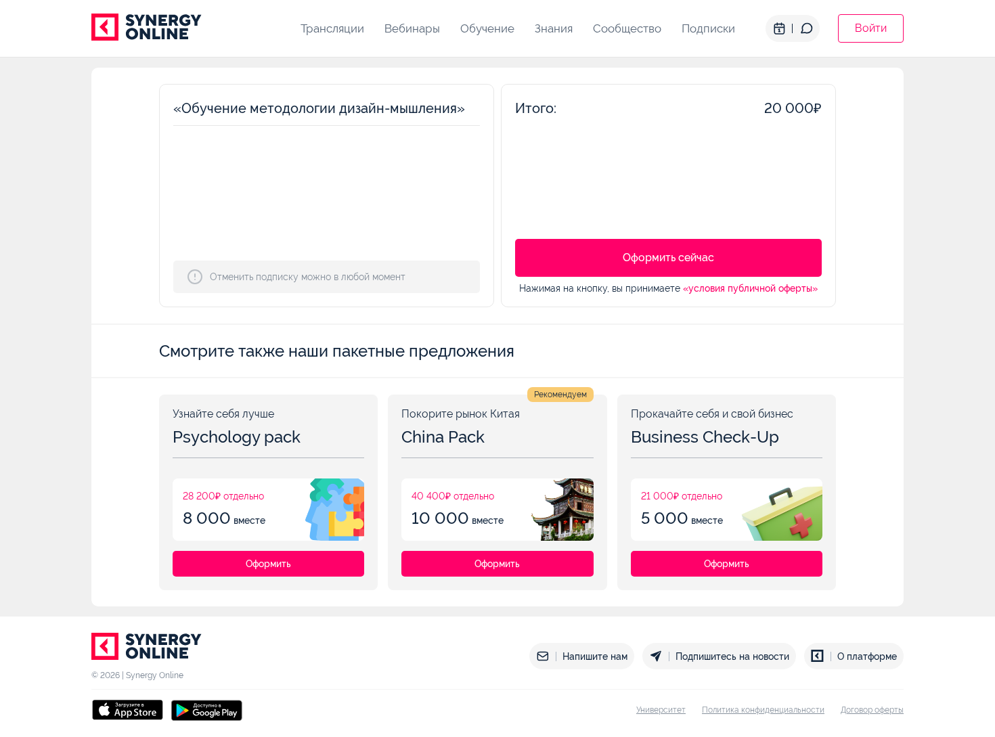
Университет (661, 710)
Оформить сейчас (668, 257)
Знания (554, 28)
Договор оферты (872, 710)
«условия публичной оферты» (750, 288)
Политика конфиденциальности (763, 710)
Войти (871, 28)
